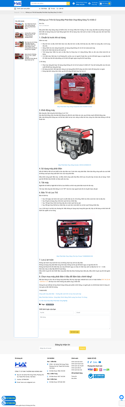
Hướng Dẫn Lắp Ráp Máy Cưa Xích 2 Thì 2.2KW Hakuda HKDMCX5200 (30, 35)
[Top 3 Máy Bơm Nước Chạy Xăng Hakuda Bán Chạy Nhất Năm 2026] (19, 26)
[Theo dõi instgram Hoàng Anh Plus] (100, 362)
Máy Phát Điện (50, 304)
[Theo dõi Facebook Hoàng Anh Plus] (88, 362)
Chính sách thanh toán (77, 363)
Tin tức (53, 8)
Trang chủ (74, 376)
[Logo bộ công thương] (96, 376)
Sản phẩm (74, 378)
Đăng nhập (94, 4)
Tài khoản (95, 2)
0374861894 (25, 379)
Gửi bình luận (75, 332)
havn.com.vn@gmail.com (28, 382)
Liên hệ (61, 8)
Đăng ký (82, 348)
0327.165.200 (61, 376)
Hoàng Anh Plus (31, 405)
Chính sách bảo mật (76, 370)
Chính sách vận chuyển (77, 365)
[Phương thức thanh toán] (98, 370)
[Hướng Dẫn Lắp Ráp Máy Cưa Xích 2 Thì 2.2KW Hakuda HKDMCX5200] (19, 35)
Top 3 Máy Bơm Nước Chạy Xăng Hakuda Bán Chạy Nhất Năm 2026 (30, 26)
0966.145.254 (80, 4)
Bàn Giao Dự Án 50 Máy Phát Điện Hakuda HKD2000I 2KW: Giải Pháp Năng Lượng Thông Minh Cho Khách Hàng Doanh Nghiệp (31, 46)
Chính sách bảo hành (77, 361)
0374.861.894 (61, 382)
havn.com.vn (89, 279)
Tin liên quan (19, 21)
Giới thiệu (44, 8)
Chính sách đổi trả (76, 367)
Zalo (95, 362)
